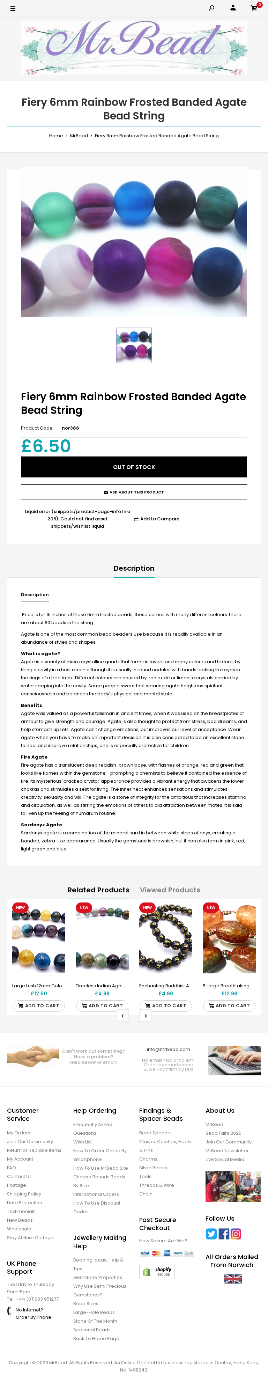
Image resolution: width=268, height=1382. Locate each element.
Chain (145, 1194)
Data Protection (24, 1202)
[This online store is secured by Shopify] (157, 1277)
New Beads (20, 1220)
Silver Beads (153, 1167)
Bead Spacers (155, 1132)
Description (134, 568)
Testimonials (21, 1211)
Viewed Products (170, 890)
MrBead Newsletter (227, 1150)
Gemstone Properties (97, 1277)
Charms (148, 1159)
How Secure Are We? (163, 1240)
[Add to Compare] (55, 926)
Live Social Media (225, 1159)
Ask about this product (137, 492)
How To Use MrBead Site (100, 1168)
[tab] (35, 596)
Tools (145, 1176)
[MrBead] (134, 49)
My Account (20, 1159)
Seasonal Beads (92, 1329)
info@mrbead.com (168, 1049)
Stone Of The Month (95, 1321)
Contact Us (19, 1176)
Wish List (82, 1142)
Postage (16, 1185)
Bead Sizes (85, 1303)
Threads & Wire (156, 1185)
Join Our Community (30, 1141)
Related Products (98, 890)
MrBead (214, 1124)
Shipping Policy (24, 1194)
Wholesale (19, 1229)
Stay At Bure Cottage (30, 1237)
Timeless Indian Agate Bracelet (111, 985)
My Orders (18, 1132)
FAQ (11, 1167)
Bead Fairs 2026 (223, 1133)
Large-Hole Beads (94, 1312)
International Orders (96, 1194)
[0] (254, 9)
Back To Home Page (96, 1338)
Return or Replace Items (34, 1150)
